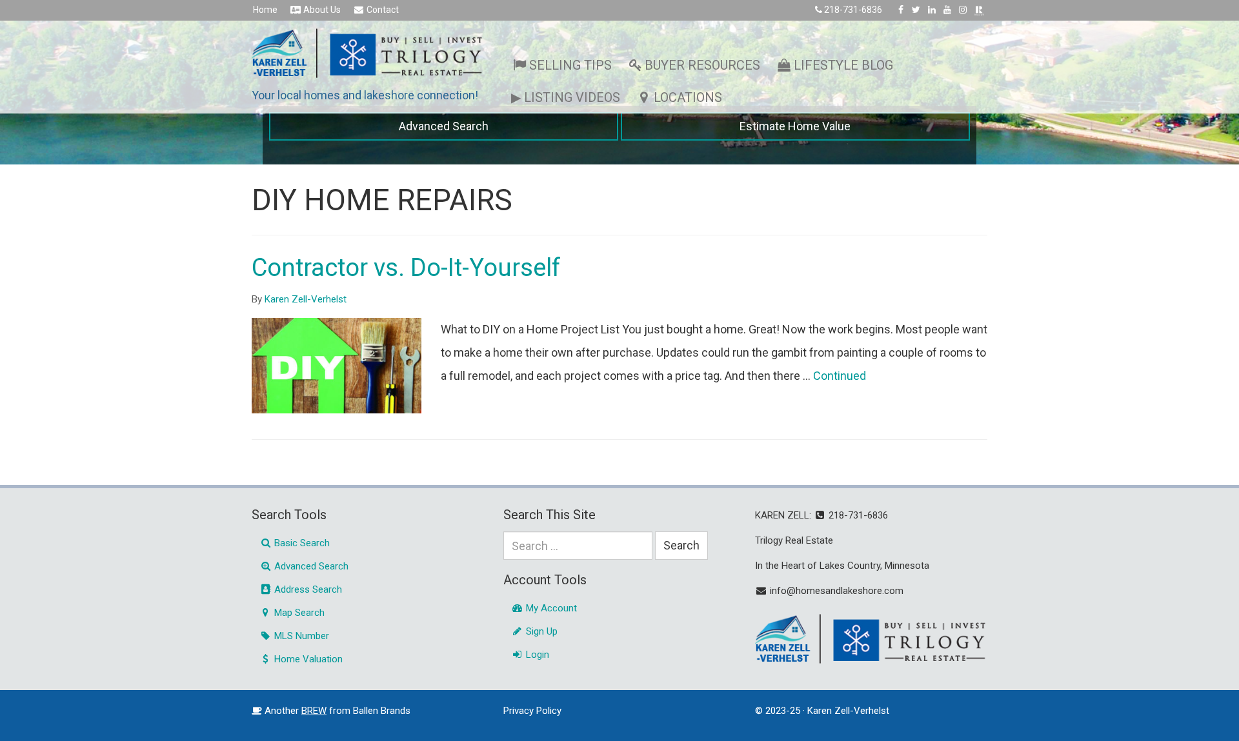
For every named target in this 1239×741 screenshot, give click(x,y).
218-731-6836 (853, 10)
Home (265, 10)
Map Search (298, 612)
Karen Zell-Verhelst (306, 299)
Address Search (307, 589)
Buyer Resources (702, 65)
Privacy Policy (532, 710)
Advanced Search (444, 126)
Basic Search (301, 543)
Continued (839, 375)
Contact (382, 10)
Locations (688, 97)
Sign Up (540, 631)
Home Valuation (307, 659)
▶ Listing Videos (565, 97)
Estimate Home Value (795, 126)
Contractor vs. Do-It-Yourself (406, 267)
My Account (550, 608)
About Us (321, 10)
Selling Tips (570, 65)
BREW (314, 710)
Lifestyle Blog (843, 65)
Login (536, 654)
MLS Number (300, 636)
